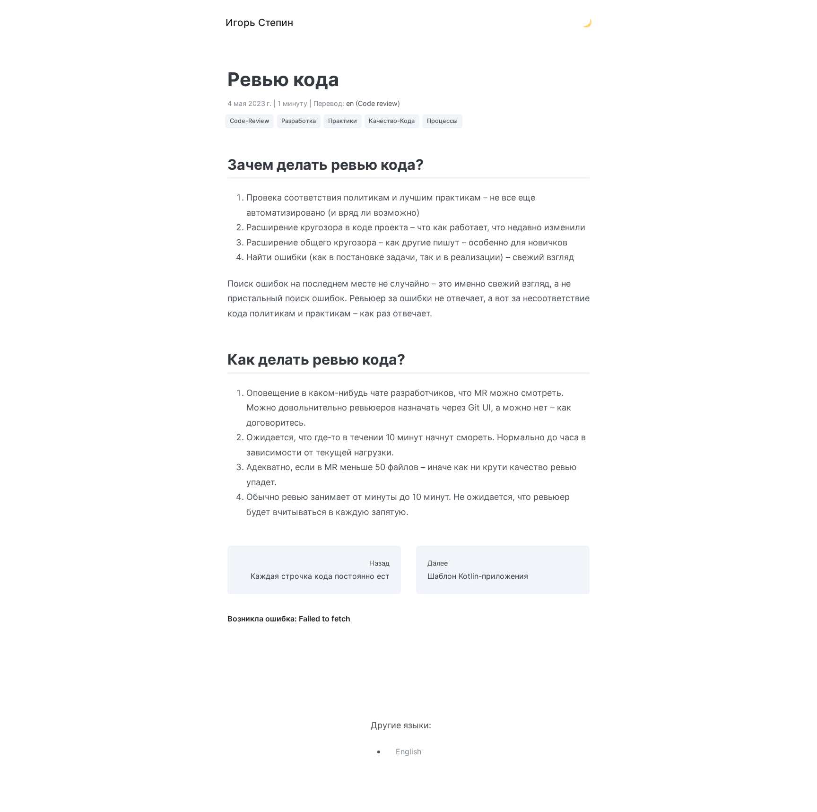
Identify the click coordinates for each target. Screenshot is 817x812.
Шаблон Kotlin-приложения (477, 569)
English (408, 751)
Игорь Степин (259, 22)
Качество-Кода (392, 120)
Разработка (298, 120)
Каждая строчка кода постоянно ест (320, 569)
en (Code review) (373, 103)
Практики (342, 120)
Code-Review (249, 120)
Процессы (442, 120)
